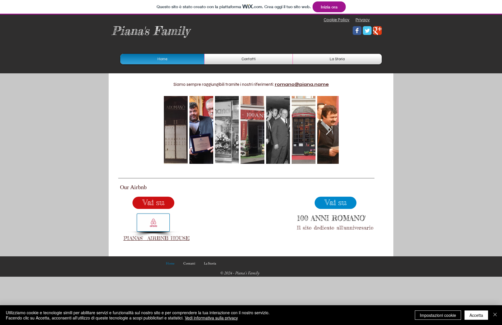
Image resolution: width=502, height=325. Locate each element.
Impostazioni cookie (438, 315)
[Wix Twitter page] (367, 30)
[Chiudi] (495, 315)
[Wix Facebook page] (357, 30)
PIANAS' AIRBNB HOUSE (156, 238)
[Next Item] (328, 130)
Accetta (476, 315)
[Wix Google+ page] (377, 30)
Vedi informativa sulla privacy (211, 318)
